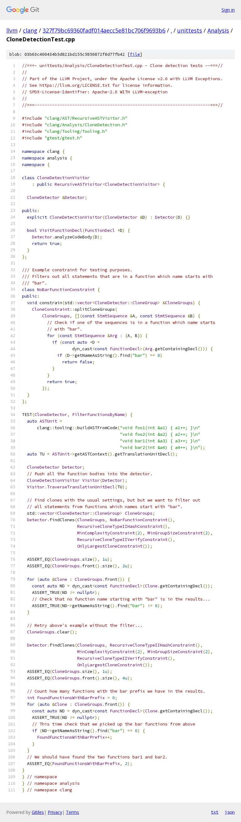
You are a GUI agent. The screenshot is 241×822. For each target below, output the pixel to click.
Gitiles (38, 812)
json (230, 812)
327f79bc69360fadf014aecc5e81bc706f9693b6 (104, 30)
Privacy (55, 812)
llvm (12, 30)
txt (214, 812)
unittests (189, 30)
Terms (72, 812)
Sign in (228, 10)
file (135, 54)
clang (30, 30)
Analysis (218, 30)
